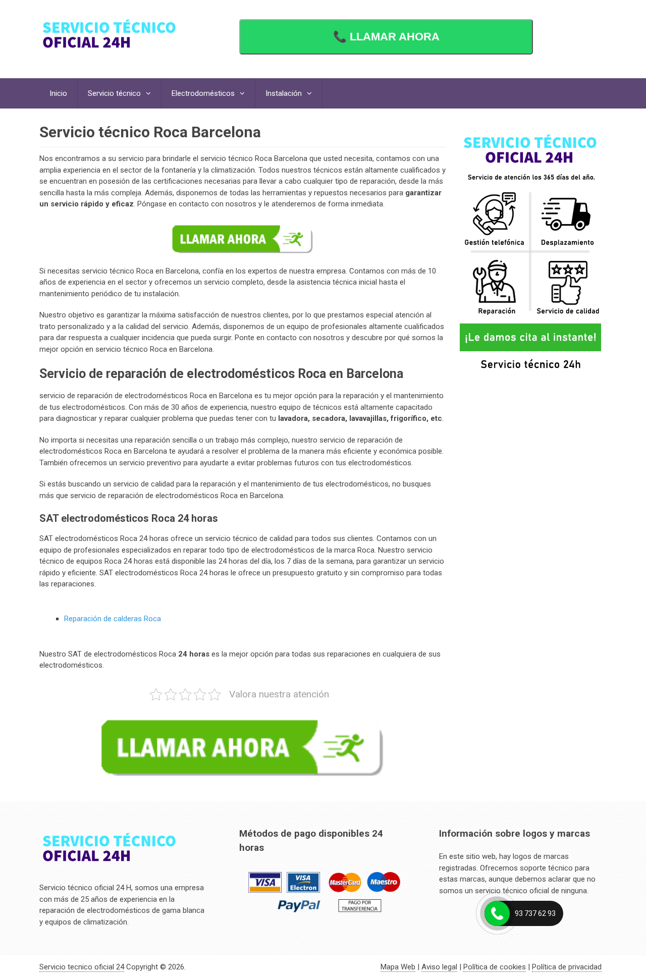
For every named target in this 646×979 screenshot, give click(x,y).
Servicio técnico (114, 93)
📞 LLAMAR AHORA (386, 36)
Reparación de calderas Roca (112, 618)
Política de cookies (494, 966)
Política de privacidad (567, 966)
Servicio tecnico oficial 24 (81, 966)
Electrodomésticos (203, 93)
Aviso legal (439, 966)
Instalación (283, 93)
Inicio (58, 93)
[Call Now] (497, 913)
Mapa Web (398, 966)
